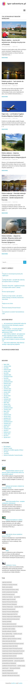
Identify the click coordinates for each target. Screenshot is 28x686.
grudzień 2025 (7, 374)
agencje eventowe (6, 582)
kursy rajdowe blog (7, 633)
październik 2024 (8, 381)
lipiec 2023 (6, 387)
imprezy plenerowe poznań (9, 624)
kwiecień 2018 (7, 414)
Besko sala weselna (7, 587)
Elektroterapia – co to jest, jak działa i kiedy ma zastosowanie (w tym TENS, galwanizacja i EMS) (12, 330)
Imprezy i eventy (8, 448)
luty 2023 (6, 394)
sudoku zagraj (21, 665)
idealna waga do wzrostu (8, 599)
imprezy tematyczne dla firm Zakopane (12, 626)
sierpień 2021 (7, 401)
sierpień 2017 (7, 425)
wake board (5, 668)
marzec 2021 (7, 404)
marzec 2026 (7, 371)
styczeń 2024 (7, 385)
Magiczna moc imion (7, 303)
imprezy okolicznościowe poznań (10, 619)
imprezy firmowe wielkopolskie (10, 611)
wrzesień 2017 (7, 423)
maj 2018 (6, 413)
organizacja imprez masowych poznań (12, 653)
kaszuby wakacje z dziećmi (9, 631)
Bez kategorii (7, 446)
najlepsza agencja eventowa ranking (11, 638)
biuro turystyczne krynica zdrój (10, 589)
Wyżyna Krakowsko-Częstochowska (13, 455)
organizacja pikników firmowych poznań (12, 658)
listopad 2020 (7, 406)
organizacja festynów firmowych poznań (12, 643)
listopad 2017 (7, 420)
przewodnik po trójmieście (9, 663)
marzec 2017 (7, 433)
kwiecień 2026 (7, 369)
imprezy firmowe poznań (8, 609)
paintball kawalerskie (7, 660)
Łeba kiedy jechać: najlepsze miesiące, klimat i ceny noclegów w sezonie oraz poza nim (13, 339)
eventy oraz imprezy (7, 597)
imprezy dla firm (18, 606)
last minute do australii (8, 636)
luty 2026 (6, 373)
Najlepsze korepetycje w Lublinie (14, 519)
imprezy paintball (6, 621)
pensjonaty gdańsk (19, 660)
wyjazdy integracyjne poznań (9, 673)
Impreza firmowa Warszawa (9, 601)
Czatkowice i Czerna (11, 565)
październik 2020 (8, 407)
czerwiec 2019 (7, 409)
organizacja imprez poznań (9, 655)
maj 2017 (6, 430)
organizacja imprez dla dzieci (9, 646)
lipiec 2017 (6, 427)
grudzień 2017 (7, 418)
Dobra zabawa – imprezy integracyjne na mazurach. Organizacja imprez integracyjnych (14, 155)
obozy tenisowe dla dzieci (9, 641)
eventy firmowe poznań (8, 594)
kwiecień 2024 (7, 383)
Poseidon (20, 683)
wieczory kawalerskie (7, 670)
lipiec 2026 (6, 364)
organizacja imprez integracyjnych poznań (13, 651)
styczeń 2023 (7, 395)
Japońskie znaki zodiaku (8, 628)
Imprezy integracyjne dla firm (9, 614)
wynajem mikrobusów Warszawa (10, 675)
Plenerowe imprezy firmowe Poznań (11, 307)
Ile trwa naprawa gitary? (8, 291)
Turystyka (15, 46)
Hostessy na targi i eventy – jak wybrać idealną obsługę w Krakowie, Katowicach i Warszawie (13, 297)
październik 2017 (8, 421)
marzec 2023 (7, 392)
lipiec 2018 (6, 411)
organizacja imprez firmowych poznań (12, 648)
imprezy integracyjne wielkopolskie (11, 616)
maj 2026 (6, 368)
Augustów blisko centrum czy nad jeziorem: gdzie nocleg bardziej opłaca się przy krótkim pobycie (13, 472)
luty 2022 (6, 397)
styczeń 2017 (7, 437)
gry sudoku (17, 597)
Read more (5, 57)
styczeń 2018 (7, 416)
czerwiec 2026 (7, 366)
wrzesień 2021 (7, 399)
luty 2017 (6, 435)
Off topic (6, 451)
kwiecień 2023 (7, 390)
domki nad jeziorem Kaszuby (9, 592)
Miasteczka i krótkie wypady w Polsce (13, 450)
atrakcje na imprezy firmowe (9, 584)
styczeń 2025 (7, 380)
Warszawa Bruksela (15, 668)
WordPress (13, 683)
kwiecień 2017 (7, 432)
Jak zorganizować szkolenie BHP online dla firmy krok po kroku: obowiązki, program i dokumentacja (14, 325)
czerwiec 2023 (7, 388)
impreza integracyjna (7, 606)
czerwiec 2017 (7, 428)
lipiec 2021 (6, 402)
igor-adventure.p (6, 46)
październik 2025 (8, 376)
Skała (7, 550)
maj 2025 (6, 378)
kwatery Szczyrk (17, 633)
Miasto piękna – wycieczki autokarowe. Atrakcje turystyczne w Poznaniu (13, 42)
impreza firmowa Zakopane (9, 604)
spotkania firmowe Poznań (9, 665)
